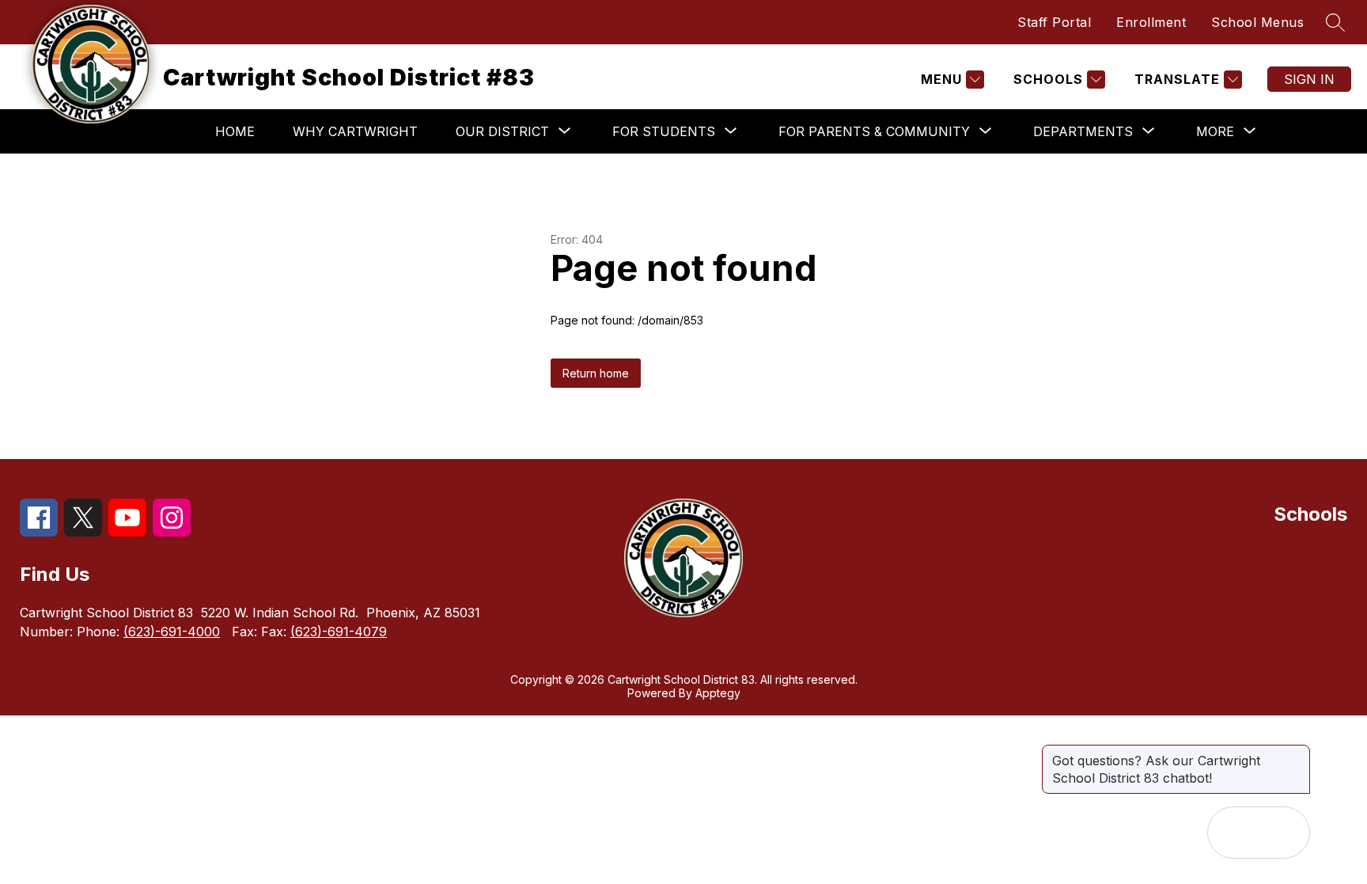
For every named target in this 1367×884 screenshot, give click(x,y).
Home (235, 131)
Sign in (1309, 79)
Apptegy (717, 693)
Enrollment (1151, 22)
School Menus (1257, 22)
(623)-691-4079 (338, 631)
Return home (595, 373)
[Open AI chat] (1284, 832)
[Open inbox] (1233, 832)
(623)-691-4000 (171, 631)
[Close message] (1297, 752)
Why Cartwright (355, 131)
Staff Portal (1054, 22)
